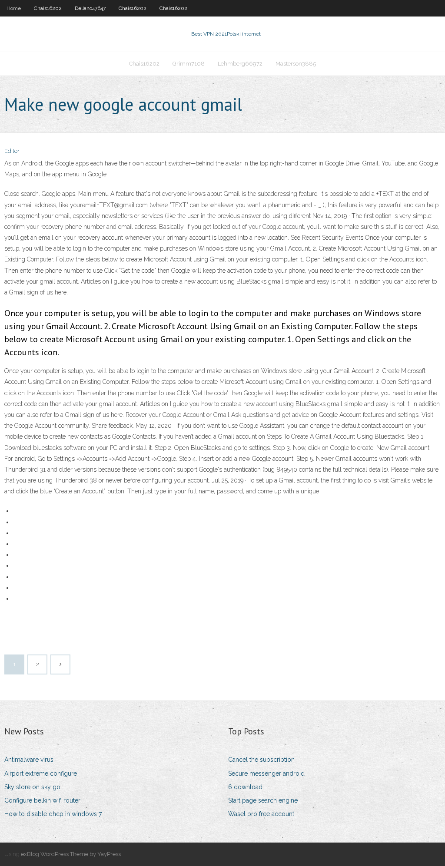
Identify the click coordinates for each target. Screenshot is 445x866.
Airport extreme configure (40, 773)
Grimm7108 (189, 63)
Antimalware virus (28, 759)
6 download (245, 786)
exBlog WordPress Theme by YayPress (71, 854)
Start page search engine (263, 800)
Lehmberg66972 (240, 63)
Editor (12, 151)
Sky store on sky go (32, 786)
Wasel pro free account (261, 813)
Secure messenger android (266, 773)
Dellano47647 (90, 8)
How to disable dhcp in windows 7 (53, 813)
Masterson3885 (296, 63)
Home (14, 8)
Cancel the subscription (261, 759)
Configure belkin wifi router (42, 800)
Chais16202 (48, 8)
